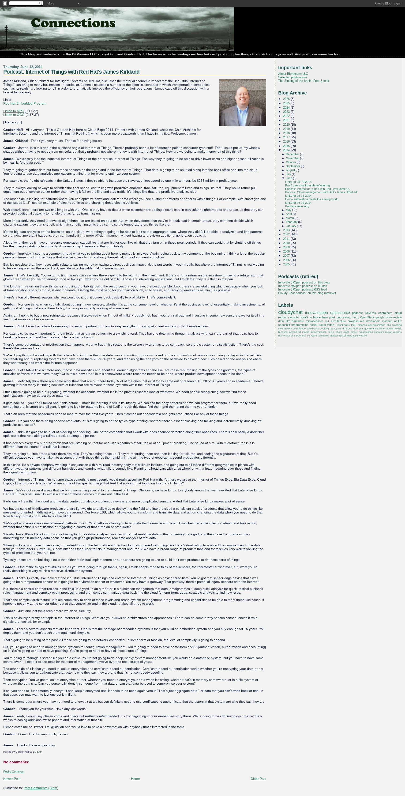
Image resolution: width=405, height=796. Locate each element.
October (291, 162)
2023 (287, 111)
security (293, 317)
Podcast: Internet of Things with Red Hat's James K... (318, 189)
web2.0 (363, 335)
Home (135, 779)
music (331, 332)
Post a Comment (13, 771)
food (355, 328)
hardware (298, 321)
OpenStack (367, 317)
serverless (300, 335)
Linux (355, 317)
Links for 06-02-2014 (298, 202)
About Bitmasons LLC (293, 73)
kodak (398, 328)
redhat (282, 317)
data (281, 321)
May (289, 210)
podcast (357, 313)
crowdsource (356, 321)
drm (344, 328)
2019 (287, 129)
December (293, 154)
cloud (398, 313)
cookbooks (313, 328)
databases (336, 328)
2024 (287, 107)
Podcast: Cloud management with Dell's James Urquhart (321, 192)
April (289, 214)
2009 (287, 247)
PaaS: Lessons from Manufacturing (307, 185)
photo (339, 332)
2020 (287, 124)
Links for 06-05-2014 (298, 195)
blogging (397, 325)
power (354, 332)
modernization (318, 332)
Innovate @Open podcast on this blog (304, 282)
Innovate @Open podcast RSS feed (302, 289)
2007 (287, 255)
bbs (389, 325)
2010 (287, 243)
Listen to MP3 (13, 111)
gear (361, 328)
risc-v (281, 335)
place (346, 332)
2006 (287, 260)
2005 (287, 264)
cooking (324, 328)
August (291, 170)
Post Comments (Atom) (41, 788)
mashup (387, 321)
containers (385, 313)
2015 (287, 146)
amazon (362, 325)
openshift (284, 325)
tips (341, 335)
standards (323, 335)
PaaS (304, 317)
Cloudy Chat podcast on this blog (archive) (307, 293)
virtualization (351, 335)
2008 (287, 251)
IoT (327, 321)
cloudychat (290, 312)
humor (390, 328)
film (288, 321)
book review (394, 317)
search (289, 335)
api (369, 325)
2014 (287, 150)
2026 (287, 99)
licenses (283, 332)
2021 (287, 120)
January (291, 226)
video (330, 325)
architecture (338, 321)
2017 (287, 137)
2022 (287, 116)
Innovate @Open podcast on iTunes (302, 286)
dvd (350, 328)
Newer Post (11, 779)
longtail (292, 332)
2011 (287, 239)
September (293, 166)
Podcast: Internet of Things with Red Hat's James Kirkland (71, 72)
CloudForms (343, 325)
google (379, 317)
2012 (287, 234)
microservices (314, 321)
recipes (397, 332)
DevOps (370, 313)
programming (299, 325)
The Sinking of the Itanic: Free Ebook (303, 81)
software (312, 335)
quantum (379, 332)
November (293, 158)
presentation (366, 332)
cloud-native (285, 328)
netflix (398, 321)
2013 (287, 230)
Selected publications (292, 77)
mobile (305, 332)
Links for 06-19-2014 (298, 182)
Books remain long (297, 206)
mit (299, 332)
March (290, 218)
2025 (287, 103)
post (332, 317)
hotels (382, 328)
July (289, 174)
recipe (388, 332)
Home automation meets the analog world (311, 199)
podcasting (344, 317)
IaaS (353, 325)
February (292, 222)
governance (371, 328)
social (313, 325)
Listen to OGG (14, 115)
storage (334, 335)
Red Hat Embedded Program (24, 103)
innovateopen (316, 312)
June (289, 178)
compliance (299, 328)
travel (322, 325)
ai (310, 317)
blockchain (320, 317)
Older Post (258, 779)
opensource (340, 312)
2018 (287, 133)
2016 (287, 141)
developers (373, 321)
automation (379, 325)
